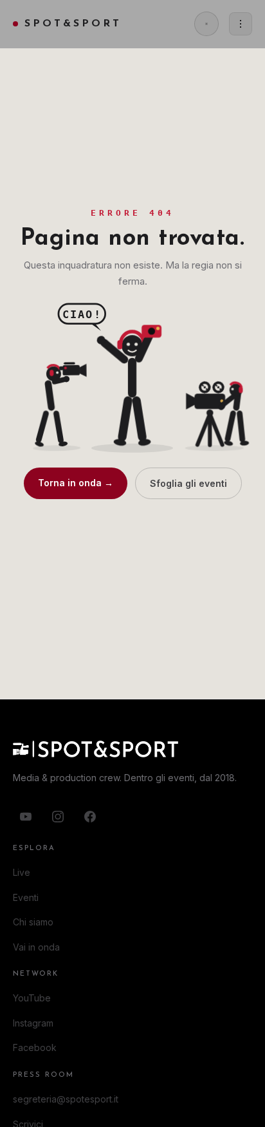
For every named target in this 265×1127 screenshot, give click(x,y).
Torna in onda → (75, 482)
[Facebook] (90, 816)
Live (21, 872)
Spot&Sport (73, 24)
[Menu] (240, 23)
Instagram (33, 1023)
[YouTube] (26, 816)
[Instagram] (58, 816)
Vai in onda (36, 947)
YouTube (32, 997)
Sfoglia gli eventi (188, 483)
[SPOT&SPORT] (132, 749)
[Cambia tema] (206, 24)
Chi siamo (33, 921)
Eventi (26, 897)
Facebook (35, 1047)
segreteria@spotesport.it (65, 1099)
